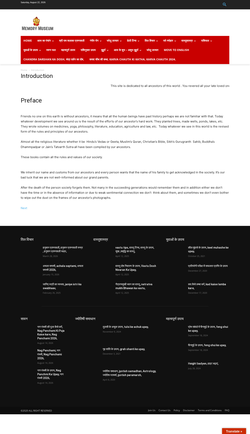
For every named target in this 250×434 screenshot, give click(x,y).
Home (24, 70)
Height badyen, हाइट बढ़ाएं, (203, 363)
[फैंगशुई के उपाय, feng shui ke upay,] (175, 350)
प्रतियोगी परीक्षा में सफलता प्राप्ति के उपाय (208, 265)
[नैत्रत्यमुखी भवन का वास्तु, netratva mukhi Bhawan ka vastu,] (102, 289)
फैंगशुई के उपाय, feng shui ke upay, (207, 345)
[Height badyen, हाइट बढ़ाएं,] (175, 368)
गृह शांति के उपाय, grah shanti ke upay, (124, 349)
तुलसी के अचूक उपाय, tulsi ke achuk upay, (125, 326)
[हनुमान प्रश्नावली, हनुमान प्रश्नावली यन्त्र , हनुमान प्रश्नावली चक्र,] (30, 252)
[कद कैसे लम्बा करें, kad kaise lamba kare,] (175, 289)
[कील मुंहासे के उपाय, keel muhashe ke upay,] (175, 252)
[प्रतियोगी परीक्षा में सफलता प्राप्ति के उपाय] (175, 270)
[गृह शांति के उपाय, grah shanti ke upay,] (87, 355)
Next (24, 208)
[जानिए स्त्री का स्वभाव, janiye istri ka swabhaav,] (30, 289)
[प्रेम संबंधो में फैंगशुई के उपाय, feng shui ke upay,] (175, 331)
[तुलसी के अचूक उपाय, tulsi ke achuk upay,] (87, 333)
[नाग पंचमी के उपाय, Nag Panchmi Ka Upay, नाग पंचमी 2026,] (27, 373)
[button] (224, 4)
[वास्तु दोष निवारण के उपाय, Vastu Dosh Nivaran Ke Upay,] (102, 270)
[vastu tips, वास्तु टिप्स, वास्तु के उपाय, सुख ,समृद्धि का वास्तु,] (102, 252)
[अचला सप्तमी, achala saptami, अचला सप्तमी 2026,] (30, 270)
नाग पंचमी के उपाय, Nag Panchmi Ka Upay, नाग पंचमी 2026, (50, 374)
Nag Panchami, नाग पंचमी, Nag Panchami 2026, (49, 354)
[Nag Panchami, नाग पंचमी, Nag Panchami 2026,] (27, 353)
